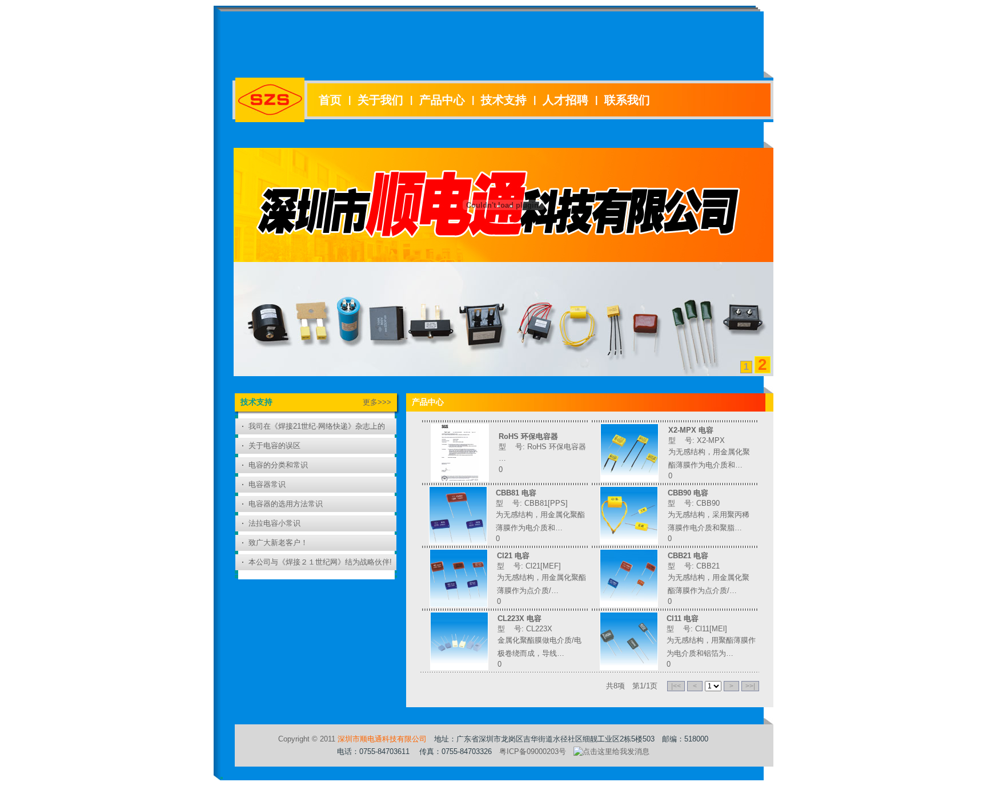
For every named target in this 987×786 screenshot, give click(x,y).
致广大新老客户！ (278, 542)
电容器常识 (267, 484)
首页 (330, 100)
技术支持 (504, 100)
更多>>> (377, 402)
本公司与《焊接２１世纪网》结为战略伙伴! (320, 562)
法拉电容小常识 (274, 523)
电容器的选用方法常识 (285, 503)
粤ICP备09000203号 (532, 751)
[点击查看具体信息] (459, 478)
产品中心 (442, 100)
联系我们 (627, 100)
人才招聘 (565, 100)
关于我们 (380, 100)
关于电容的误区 (274, 445)
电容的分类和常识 (278, 465)
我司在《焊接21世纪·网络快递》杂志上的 (316, 426)
